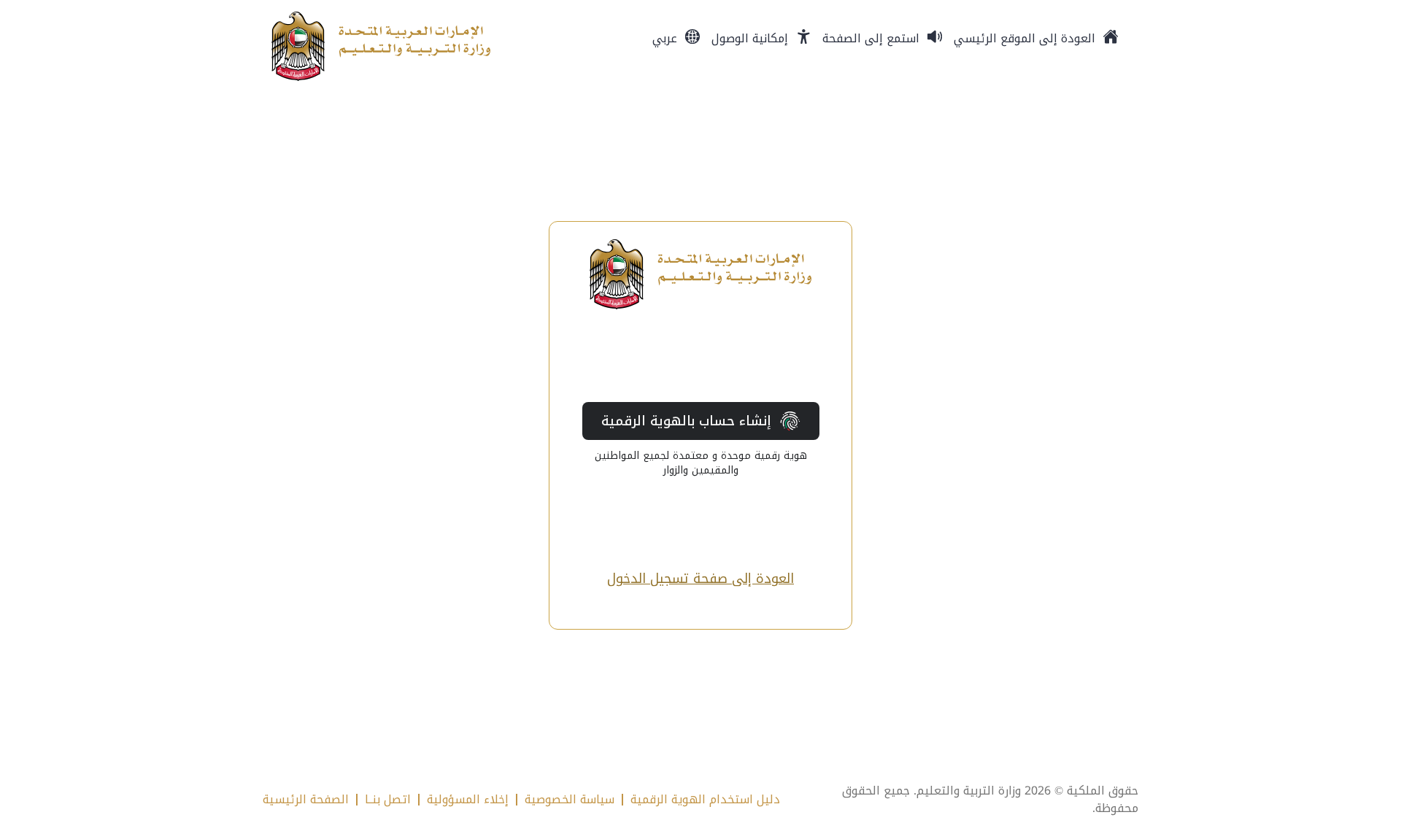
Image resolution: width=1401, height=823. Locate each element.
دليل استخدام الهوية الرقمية (705, 799)
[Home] (380, 46)
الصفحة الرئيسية (306, 799)
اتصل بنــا (388, 799)
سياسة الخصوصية (569, 799)
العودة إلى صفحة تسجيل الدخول (700, 579)
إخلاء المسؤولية (468, 799)
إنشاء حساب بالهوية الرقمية (686, 421)
